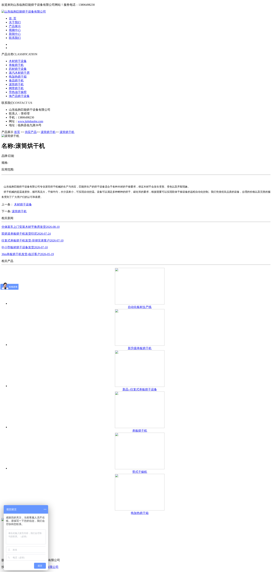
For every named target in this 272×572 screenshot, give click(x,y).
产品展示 (15, 26)
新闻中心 (15, 33)
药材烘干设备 (18, 68)
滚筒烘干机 (16, 84)
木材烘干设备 (18, 61)
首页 (17, 132)
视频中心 (15, 30)
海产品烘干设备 (19, 96)
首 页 (12, 18)
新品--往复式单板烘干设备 (139, 389)
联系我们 (15, 37)
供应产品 (31, 132)
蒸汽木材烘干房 (19, 72)
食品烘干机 (16, 80)
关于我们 (15, 22)
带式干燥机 (139, 471)
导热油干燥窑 (18, 92)
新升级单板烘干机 (140, 348)
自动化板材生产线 (140, 307)
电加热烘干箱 (18, 76)
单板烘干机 (16, 65)
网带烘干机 (16, 88)
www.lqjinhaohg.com (30, 121)
